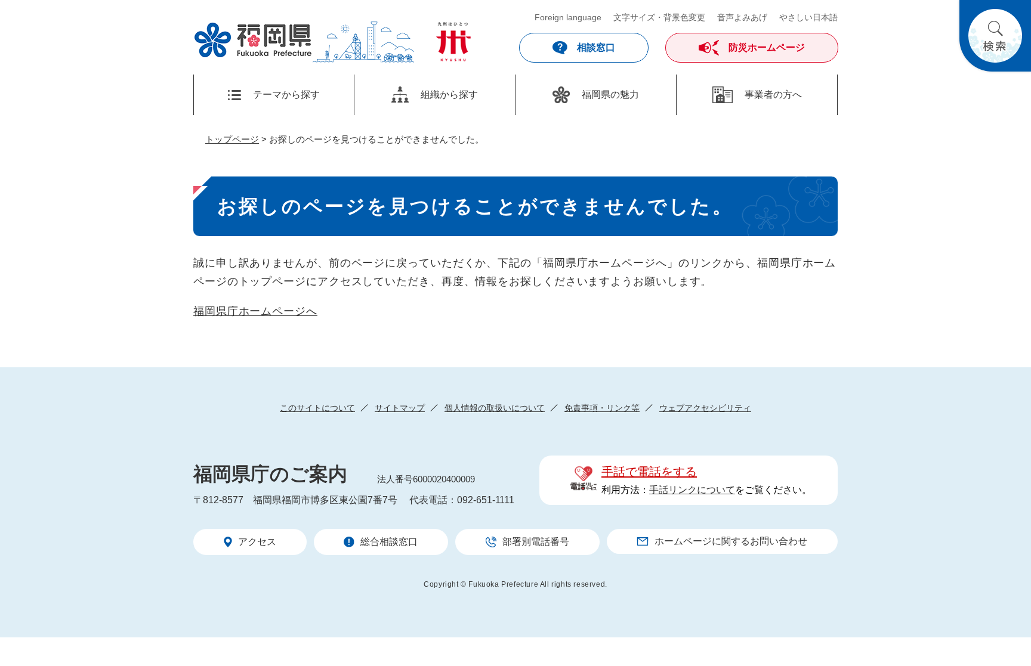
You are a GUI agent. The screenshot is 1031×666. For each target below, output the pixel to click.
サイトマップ (400, 408)
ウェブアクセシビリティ (705, 408)
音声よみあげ (742, 17)
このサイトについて (317, 408)
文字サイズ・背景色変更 (659, 17)
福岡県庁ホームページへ (255, 311)
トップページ (232, 139)
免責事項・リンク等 (602, 408)
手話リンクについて (692, 490)
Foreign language (568, 17)
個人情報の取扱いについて (494, 408)
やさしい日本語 (808, 17)
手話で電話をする (649, 471)
